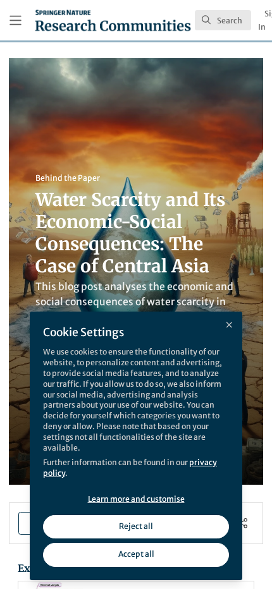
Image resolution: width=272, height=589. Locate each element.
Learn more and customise (136, 499)
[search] (223, 20)
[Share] (243, 523)
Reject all (136, 526)
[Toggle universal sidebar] (15, 20)
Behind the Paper (67, 178)
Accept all (136, 554)
